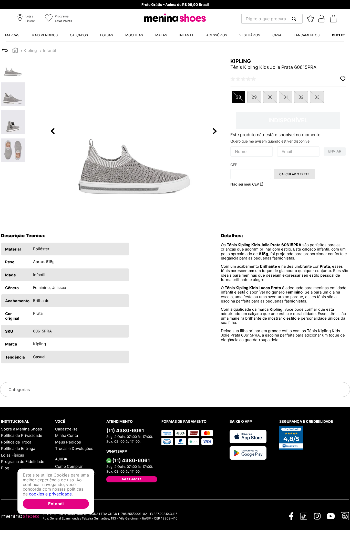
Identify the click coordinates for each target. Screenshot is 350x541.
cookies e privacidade (50, 493)
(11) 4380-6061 (125, 430)
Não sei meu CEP (244, 184)
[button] (27, 19)
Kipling (30, 50)
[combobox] (272, 19)
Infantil (49, 50)
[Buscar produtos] (295, 18)
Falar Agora (131, 479)
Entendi (56, 503)
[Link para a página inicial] (15, 51)
